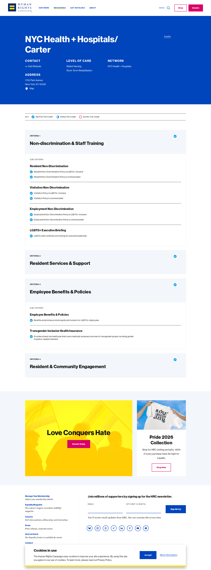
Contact (29, 543)
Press (28, 525)
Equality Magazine (33, 504)
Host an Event (31, 534)
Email (96, 504)
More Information (168, 555)
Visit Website (34, 66)
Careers (29, 516)
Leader (167, 36)
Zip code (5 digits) (141, 504)
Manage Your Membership (37, 496)
